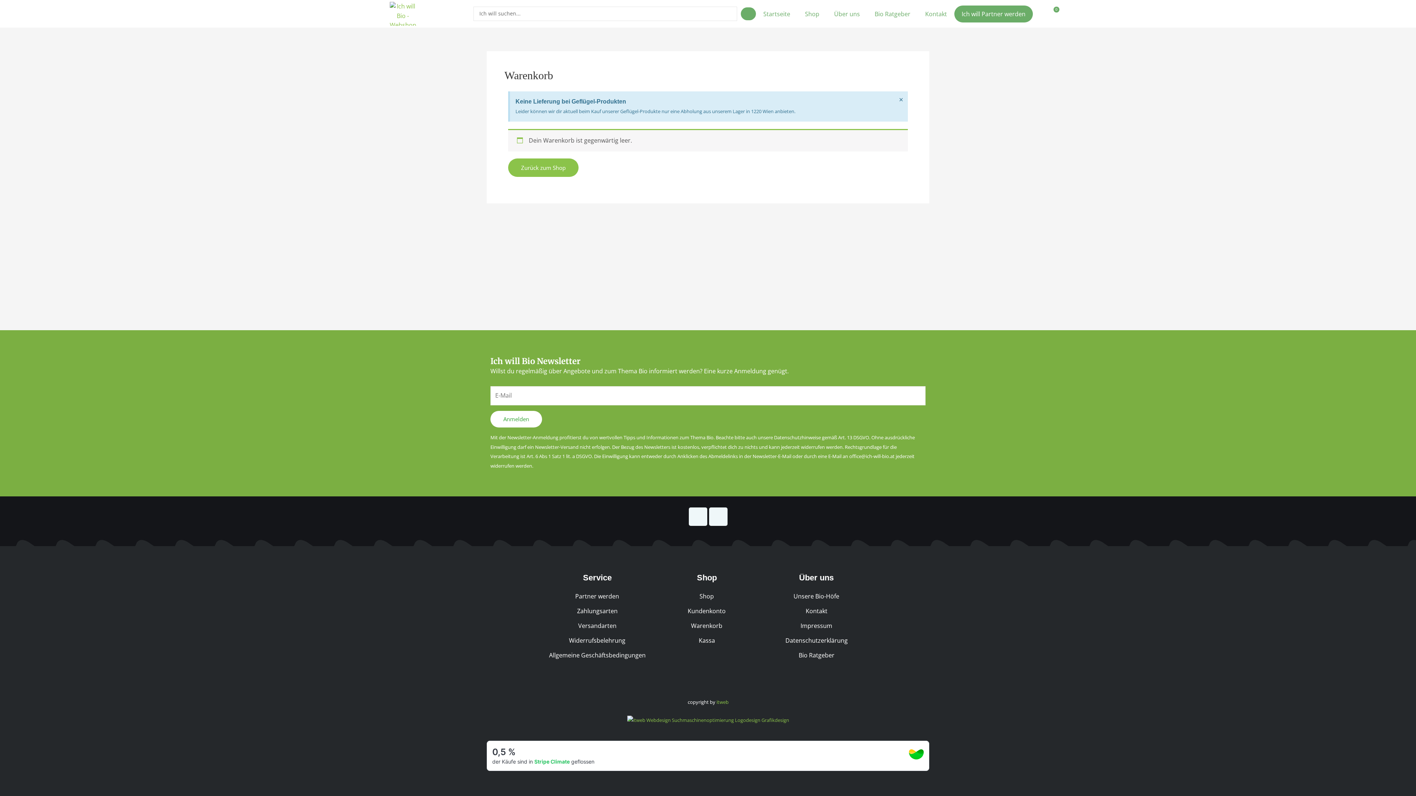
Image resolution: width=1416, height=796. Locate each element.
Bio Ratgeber (892, 14)
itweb (722, 702)
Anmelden (516, 419)
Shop (812, 14)
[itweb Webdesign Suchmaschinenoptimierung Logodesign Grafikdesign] (708, 719)
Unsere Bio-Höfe (816, 596)
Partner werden (597, 596)
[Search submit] (748, 13)
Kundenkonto (707, 611)
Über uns (847, 14)
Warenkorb (706, 626)
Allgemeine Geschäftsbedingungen (597, 655)
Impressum (816, 626)
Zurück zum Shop (543, 167)
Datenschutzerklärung (816, 640)
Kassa (707, 640)
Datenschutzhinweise (797, 437)
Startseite (776, 14)
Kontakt (936, 14)
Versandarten (597, 626)
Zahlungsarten (597, 611)
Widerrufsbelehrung (597, 640)
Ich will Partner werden (993, 14)
